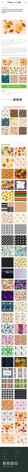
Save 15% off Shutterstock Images (17, 57)
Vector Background (12, 42)
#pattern (9, 92)
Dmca (4, 456)
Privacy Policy (6, 453)
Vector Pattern (21, 42)
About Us (5, 451)
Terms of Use (17, 453)
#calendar (15, 92)
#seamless (4, 92)
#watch (20, 92)
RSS (16, 456)
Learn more (14, 53)
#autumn (4, 93)
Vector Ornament (15, 43)
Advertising (17, 451)
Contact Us (5, 458)
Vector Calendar (6, 43)
